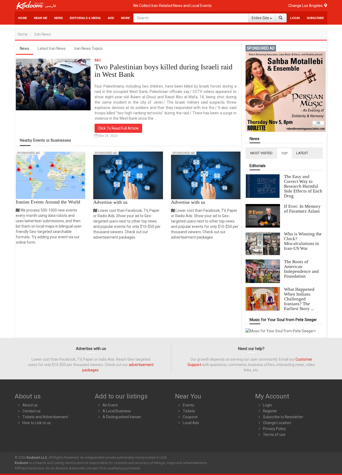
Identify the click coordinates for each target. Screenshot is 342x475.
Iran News (42, 34)
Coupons (190, 417)
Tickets (189, 411)
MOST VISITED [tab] (261, 153)
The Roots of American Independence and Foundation (301, 269)
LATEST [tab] (302, 153)
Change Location (277, 423)
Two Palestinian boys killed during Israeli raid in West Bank (163, 70)
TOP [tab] (284, 153)
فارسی (50, 5)
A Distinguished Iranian (122, 417)
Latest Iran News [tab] (52, 48)
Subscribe (315, 18)
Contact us (31, 411)
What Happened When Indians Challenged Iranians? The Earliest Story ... (299, 299)
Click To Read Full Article (118, 128)
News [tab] (24, 48)
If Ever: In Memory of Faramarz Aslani (302, 209)
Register (270, 411)
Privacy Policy (274, 429)
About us (30, 405)
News (58, 18)
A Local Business (117, 411)
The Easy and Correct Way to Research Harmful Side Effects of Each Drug (303, 186)
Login (295, 18)
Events (188, 405)
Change (306, 5)
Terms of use (274, 434)
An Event (110, 405)
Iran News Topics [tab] (88, 48)
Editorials (258, 166)
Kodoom (21, 463)
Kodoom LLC (37, 457)
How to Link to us (36, 423)
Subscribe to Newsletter (283, 417)
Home (22, 18)
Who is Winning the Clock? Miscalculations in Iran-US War (303, 241)
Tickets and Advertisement (45, 417)
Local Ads (191, 423)
